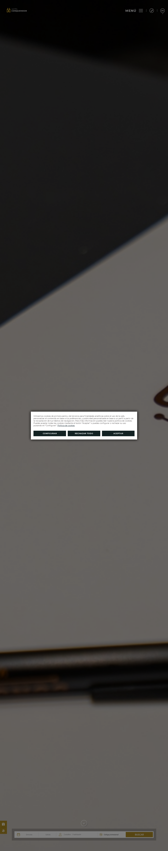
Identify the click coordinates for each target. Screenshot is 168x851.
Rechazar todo (84, 433)
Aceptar (118, 433)
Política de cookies (66, 425)
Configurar (50, 433)
